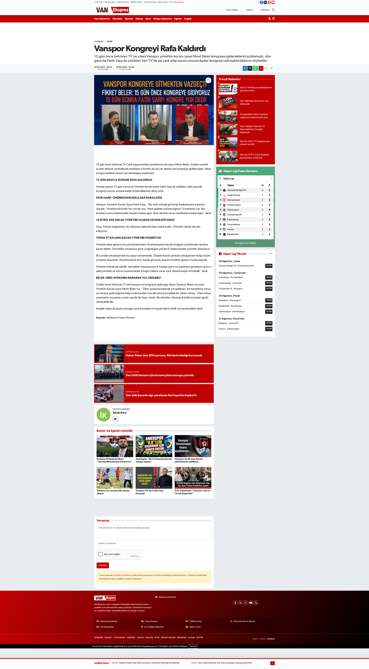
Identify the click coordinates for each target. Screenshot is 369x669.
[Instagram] (245, 602)
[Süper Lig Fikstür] (271, 254)
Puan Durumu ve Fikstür (244, 621)
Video (249, 10)
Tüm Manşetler (107, 627)
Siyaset (129, 19)
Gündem (117, 19)
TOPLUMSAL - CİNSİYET (124, 637)
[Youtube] (250, 602)
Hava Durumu (151, 621)
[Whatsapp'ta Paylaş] (255, 68)
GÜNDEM (98, 637)
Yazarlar (265, 10)
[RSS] (256, 602)
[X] (240, 602)
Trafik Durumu (195, 621)
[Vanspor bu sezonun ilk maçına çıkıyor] (115, 478)
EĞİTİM (199, 637)
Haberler (98, 42)
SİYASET (108, 637)
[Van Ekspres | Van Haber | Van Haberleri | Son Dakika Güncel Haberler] (111, 9)
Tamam (193, 646)
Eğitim (178, 19)
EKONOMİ (181, 637)
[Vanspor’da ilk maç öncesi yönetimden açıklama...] (193, 446)
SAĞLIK (191, 637)
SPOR (109, 42)
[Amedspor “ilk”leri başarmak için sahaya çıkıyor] (154, 446)
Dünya (139, 19)
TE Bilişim (271, 639)
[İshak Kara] (103, 414)
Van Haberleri (102, 19)
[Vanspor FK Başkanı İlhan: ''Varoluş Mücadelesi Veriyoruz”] (115, 446)
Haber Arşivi (195, 627)
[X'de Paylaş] (249, 68)
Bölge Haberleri (163, 19)
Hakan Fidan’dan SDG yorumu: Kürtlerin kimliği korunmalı (149, 663)
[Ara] (273, 10)
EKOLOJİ (149, 637)
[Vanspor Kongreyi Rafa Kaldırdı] (154, 110)
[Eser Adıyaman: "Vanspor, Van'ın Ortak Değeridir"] (193, 478)
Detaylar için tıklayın (245, 243)
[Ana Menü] (273, 19)
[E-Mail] (115, 419)
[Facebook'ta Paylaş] (245, 68)
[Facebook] (235, 602)
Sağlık (187, 19)
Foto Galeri (232, 10)
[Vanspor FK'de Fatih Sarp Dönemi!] (154, 478)
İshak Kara (120, 412)
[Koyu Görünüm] (270, 19)
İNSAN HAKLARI (168, 637)
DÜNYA (140, 637)
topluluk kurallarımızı (122, 575)
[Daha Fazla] (261, 68)
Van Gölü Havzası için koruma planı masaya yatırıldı (225, 663)
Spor (148, 19)
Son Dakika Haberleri (154, 627)
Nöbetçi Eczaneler (108, 621)
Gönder (103, 565)
